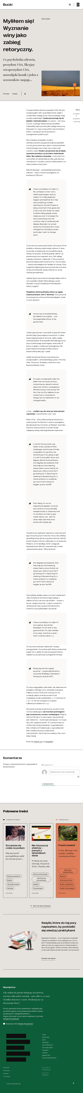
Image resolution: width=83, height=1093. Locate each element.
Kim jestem (45, 1037)
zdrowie (10, 888)
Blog (43, 1040)
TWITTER (76, 122)
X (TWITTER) (6, 1076)
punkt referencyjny (67, 888)
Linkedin (6, 1073)
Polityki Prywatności (11, 1019)
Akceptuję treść (19, 1024)
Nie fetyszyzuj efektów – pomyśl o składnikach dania (40, 850)
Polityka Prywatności (49, 1058)
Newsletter (46, 1055)
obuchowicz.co (46, 1069)
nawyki (35, 884)
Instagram (6, 1070)
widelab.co (45, 1075)
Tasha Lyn (38, 741)
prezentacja (38, 888)
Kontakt (45, 1053)
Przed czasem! (66, 845)
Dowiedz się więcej (48, 958)
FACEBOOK (76, 115)
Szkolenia (45, 1042)
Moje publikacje (47, 1045)
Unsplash (49, 741)
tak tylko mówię (13, 884)
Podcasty (45, 1050)
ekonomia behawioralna (68, 871)
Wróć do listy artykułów (42, 906)
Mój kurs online (47, 1047)
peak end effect (66, 880)
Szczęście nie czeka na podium (15, 846)
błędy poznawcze (13, 876)
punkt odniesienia (66, 884)
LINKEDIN (76, 119)
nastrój (63, 876)
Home (44, 1035)
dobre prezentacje (40, 874)
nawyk (9, 880)
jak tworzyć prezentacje (41, 879)
